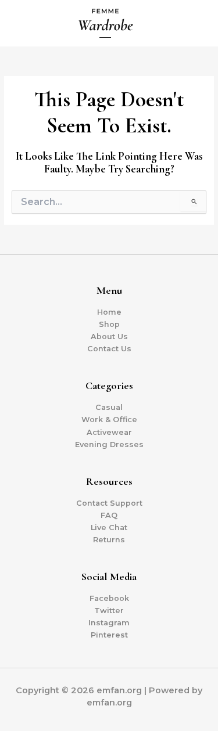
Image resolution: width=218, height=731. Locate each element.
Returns (109, 539)
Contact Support (109, 503)
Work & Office (109, 419)
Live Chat (109, 527)
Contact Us (109, 348)
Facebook (109, 598)
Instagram (109, 622)
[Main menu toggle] (195, 23)
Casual (109, 407)
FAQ (109, 515)
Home (109, 312)
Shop (109, 324)
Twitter (109, 610)
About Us (109, 336)
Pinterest (109, 635)
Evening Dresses (109, 444)
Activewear (109, 432)
